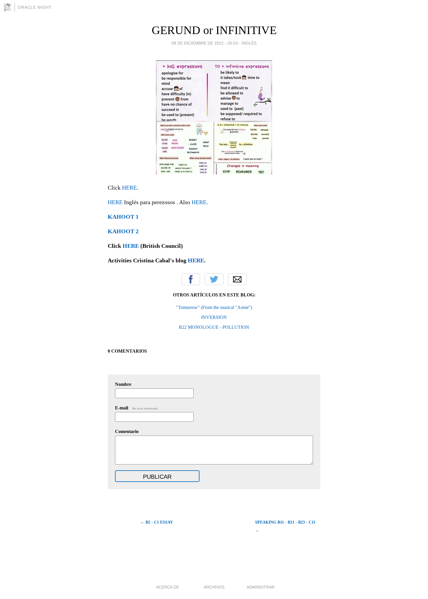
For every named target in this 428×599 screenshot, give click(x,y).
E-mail (136, 407)
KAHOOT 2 (123, 231)
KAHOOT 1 (123, 216)
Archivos (214, 587)
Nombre (123, 384)
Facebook (190, 279)
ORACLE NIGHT (35, 7)
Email (237, 279)
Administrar (261, 587)
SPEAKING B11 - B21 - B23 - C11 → (285, 526)
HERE (129, 187)
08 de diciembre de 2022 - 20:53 (204, 43)
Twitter (214, 279)
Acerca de (167, 587)
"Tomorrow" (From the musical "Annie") (214, 307)
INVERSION (214, 317)
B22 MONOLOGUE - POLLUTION (214, 327)
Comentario (127, 431)
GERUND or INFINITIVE (214, 30)
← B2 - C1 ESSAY (156, 522)
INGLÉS (249, 43)
